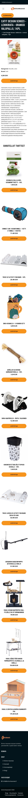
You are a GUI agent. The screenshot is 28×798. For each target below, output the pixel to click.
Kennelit (6, 764)
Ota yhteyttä (13, 793)
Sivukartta (20, 795)
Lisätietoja (14, 81)
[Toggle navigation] (3, 8)
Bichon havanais (9, 761)
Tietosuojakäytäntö (10, 795)
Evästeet (20, 793)
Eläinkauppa (7, 15)
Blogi (5, 770)
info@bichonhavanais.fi (7, 2)
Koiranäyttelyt (8, 767)
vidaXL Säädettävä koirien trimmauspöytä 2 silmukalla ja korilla (14, 661)
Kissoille (11, 69)
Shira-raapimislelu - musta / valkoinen (14, 418)
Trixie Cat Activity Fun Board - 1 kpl (14, 277)
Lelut (15, 69)
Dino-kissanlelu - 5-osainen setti (14, 323)
